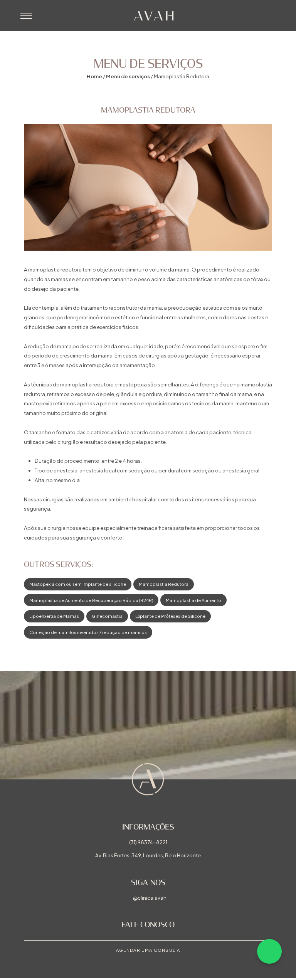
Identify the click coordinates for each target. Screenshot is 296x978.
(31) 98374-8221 (148, 842)
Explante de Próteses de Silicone (170, 616)
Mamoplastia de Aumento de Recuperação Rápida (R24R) (91, 600)
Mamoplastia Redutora (163, 584)
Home (94, 76)
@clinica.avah (149, 897)
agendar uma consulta (148, 950)
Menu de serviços (128, 76)
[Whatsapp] (269, 951)
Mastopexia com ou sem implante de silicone (77, 584)
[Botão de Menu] (26, 15)
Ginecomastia (107, 616)
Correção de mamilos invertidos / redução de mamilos (88, 632)
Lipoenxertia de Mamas (54, 616)
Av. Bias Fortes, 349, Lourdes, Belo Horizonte (148, 855)
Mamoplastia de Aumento (193, 600)
